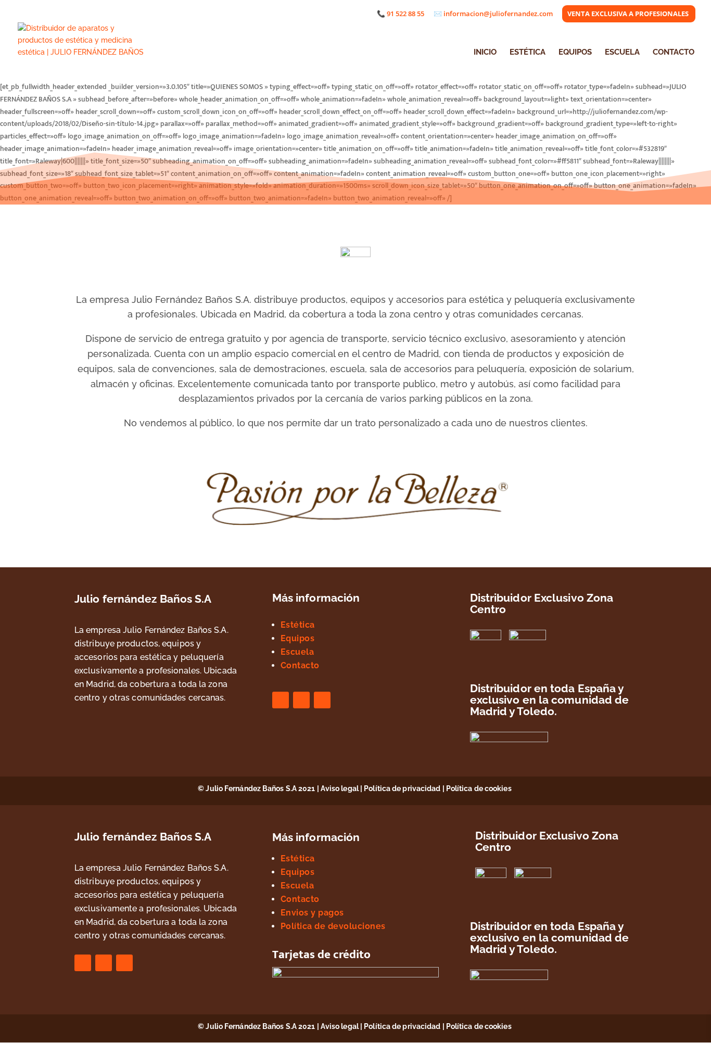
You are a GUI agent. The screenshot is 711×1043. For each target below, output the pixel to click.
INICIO (485, 52)
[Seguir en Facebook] (280, 700)
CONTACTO (673, 52)
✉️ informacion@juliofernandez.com (493, 14)
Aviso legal (340, 788)
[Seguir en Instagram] (301, 700)
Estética (298, 625)
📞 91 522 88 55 (400, 14)
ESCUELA (622, 52)
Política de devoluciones (333, 926)
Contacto (300, 665)
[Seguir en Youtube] (322, 700)
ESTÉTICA (527, 52)
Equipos (298, 638)
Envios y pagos (312, 913)
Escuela (297, 652)
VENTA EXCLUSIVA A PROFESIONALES (628, 14)
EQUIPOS (575, 52)
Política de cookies (479, 788)
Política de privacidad (402, 788)
